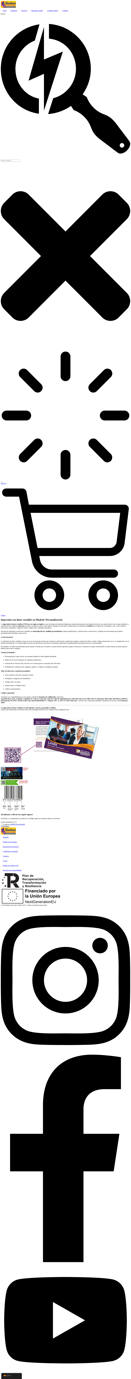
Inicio (5, 10)
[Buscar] (1, 482)
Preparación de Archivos (11, 847)
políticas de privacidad (17, 824)
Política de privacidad (10, 842)
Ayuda (5, 861)
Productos (14, 10)
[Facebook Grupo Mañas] (65, 1261)
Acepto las (14, 824)
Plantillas (6, 837)
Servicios (24, 10)
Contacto (65, 10)
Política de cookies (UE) (11, 865)
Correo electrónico (7, 822)
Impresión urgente (37, 10)
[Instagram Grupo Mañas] (65, 1054)
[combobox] (10, 161)
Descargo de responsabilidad (12, 870)
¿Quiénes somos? (52, 10)
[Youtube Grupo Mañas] (65, 1377)
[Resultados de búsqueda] (65, 416)
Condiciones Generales (10, 851)
